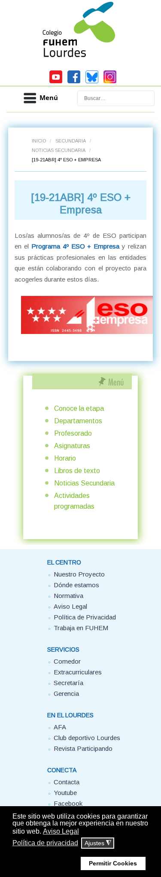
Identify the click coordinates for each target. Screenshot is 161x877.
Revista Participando (83, 748)
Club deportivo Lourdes (87, 737)
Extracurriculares (78, 672)
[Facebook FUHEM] (74, 82)
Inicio (39, 140)
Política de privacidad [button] (45, 843)
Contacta (66, 782)
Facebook (68, 803)
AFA (60, 727)
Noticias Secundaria (58, 150)
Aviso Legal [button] (61, 831)
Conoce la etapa (79, 408)
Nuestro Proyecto (79, 574)
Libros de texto (77, 470)
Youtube (65, 792)
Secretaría (68, 682)
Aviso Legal (70, 606)
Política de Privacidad (85, 617)
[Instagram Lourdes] (110, 82)
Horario (65, 458)
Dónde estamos (76, 585)
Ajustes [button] (98, 843)
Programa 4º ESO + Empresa (75, 246)
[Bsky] (92, 82)
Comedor (67, 661)
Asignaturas (72, 445)
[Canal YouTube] (56, 82)
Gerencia (66, 693)
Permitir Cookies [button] (113, 863)
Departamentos (78, 421)
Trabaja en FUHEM (81, 627)
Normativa (68, 595)
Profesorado (73, 433)
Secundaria (70, 140)
